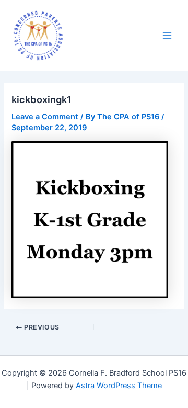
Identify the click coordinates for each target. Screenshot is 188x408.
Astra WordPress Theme (119, 385)
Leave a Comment (44, 116)
